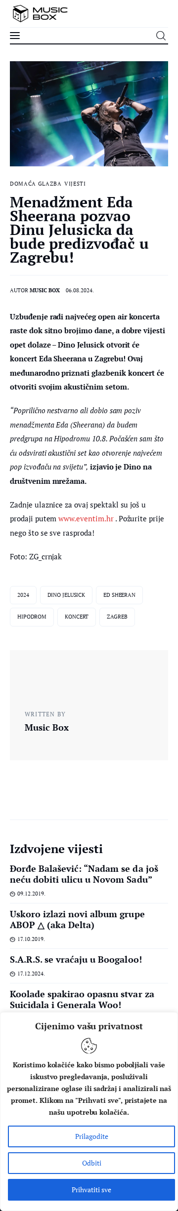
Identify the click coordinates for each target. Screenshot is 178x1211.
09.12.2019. (31, 893)
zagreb (117, 616)
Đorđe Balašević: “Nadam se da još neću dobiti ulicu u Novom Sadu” (84, 874)
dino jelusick (66, 594)
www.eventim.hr (85, 518)
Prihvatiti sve (91, 1189)
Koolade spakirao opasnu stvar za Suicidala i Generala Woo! (82, 999)
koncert (77, 616)
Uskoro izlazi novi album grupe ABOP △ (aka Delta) (77, 919)
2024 (23, 594)
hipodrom (31, 616)
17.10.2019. (31, 939)
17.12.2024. (31, 973)
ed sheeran (119, 594)
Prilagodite (91, 1136)
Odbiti (91, 1163)
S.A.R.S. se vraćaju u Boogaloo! (76, 959)
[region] (89, 1111)
